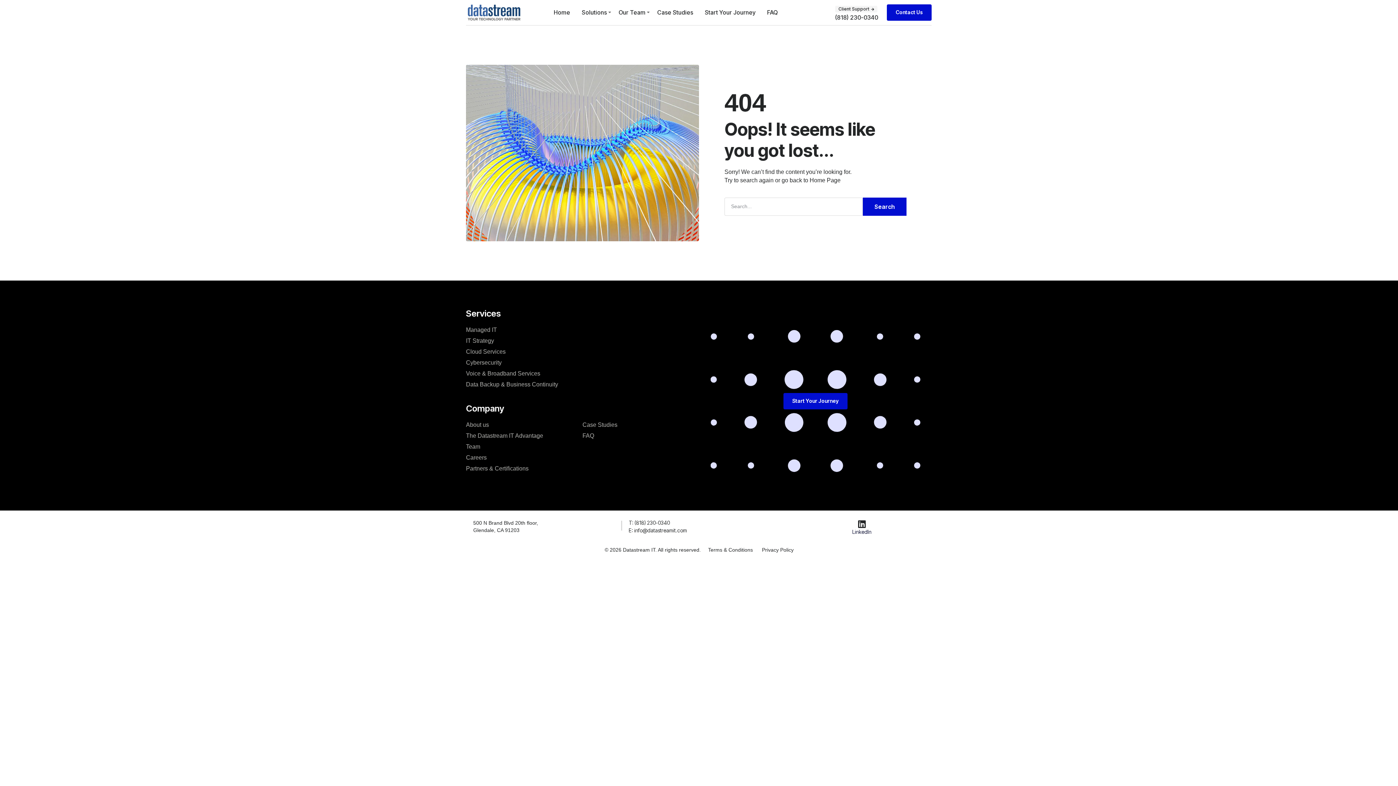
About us (477, 425)
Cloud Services (486, 352)
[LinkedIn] (862, 524)
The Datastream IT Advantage (504, 436)
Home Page (825, 180)
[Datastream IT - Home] (494, 13)
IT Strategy (480, 341)
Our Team (632, 12)
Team (473, 447)
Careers (476, 457)
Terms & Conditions (730, 550)
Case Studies (675, 12)
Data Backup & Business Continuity (512, 384)
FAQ (772, 12)
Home (562, 12)
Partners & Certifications (497, 468)
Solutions (594, 12)
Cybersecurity (484, 363)
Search (884, 206)
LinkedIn (862, 532)
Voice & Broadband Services (503, 373)
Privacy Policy (778, 550)
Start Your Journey (730, 12)
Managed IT (481, 330)
